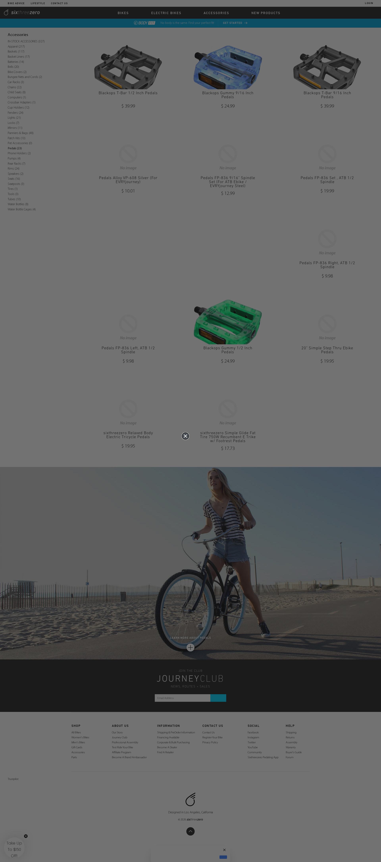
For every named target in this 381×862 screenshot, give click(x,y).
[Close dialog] (185, 436)
